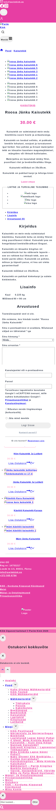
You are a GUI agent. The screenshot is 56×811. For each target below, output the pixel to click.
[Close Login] (3, 638)
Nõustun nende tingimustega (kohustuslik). (23, 411)
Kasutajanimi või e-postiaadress (24, 370)
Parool (9, 381)
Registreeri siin (36, 441)
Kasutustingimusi (15, 403)
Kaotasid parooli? (28, 432)
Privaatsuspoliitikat (16, 400)
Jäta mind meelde (18, 418)
